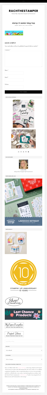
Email (6, 77)
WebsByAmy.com (35, 389)
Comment (7, 50)
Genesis (16, 389)
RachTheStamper (23, 11)
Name (6, 70)
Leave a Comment (28, 25)
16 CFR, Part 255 (23, 375)
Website (7, 84)
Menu (23, 1)
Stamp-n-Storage (21, 367)
